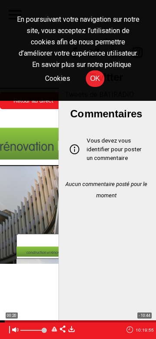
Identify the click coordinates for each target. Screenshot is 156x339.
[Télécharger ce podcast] (71, 330)
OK (95, 78)
